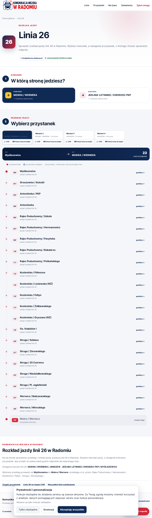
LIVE (7, 141)
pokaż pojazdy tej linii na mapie (59, 58)
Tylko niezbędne (28, 509)
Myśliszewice (41, 472)
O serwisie (6, 511)
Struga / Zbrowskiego (32, 476)
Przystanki (98, 5)
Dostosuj (48, 509)
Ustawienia (126, 5)
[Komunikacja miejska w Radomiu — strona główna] (19, 5)
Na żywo (112, 5)
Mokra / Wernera (59, 472)
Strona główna (8, 18)
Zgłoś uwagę (143, 5)
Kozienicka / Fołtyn (11, 476)
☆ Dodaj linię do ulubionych (31, 58)
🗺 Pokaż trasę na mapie (21, 141)
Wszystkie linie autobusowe (61, 484)
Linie (86, 5)
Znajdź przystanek (11, 484)
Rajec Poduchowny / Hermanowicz (109, 472)
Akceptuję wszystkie (72, 509)
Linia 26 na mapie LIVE (34, 484)
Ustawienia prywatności (139, 501)
